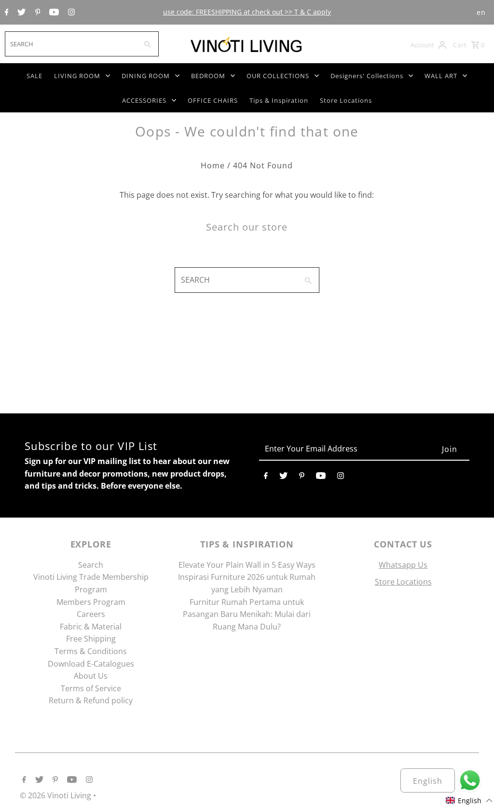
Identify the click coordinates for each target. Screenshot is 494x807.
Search (90, 565)
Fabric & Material (91, 626)
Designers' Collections (366, 75)
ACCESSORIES (144, 100)
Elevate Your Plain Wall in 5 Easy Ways (247, 565)
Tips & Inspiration (278, 100)
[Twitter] (20, 12)
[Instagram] (70, 12)
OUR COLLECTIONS (278, 75)
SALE (34, 75)
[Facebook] (5, 12)
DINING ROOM (146, 75)
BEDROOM (208, 75)
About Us (91, 675)
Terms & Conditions (91, 651)
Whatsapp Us (403, 565)
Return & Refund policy (91, 700)
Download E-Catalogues (91, 663)
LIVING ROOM (77, 75)
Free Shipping (91, 638)
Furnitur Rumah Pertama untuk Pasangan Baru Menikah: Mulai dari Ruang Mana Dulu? (247, 614)
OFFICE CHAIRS (213, 100)
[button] (469, 800)
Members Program (90, 602)
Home (213, 165)
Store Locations (346, 100)
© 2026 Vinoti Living (56, 795)
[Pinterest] (37, 12)
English (427, 781)
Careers (91, 614)
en (481, 12)
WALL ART (441, 75)
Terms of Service (91, 688)
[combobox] (70, 44)
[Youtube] (53, 12)
